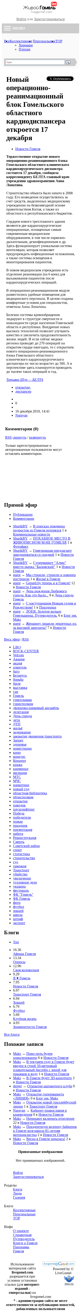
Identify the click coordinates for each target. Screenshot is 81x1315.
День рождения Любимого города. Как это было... (40, 593)
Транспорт (21, 870)
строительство (24, 858)
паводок (19, 805)
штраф (18, 919)
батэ (16, 671)
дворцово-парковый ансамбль (36, 708)
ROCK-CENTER (26, 651)
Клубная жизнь (24, 1019)
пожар (18, 821)
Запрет (18, 740)
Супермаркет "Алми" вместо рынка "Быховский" (39, 565)
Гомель (18, 696)
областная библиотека (30, 793)
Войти (21, 19)
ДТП (16, 724)
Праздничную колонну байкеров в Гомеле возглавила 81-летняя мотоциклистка (45, 1131)
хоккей (18, 911)
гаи (15, 692)
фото (16, 903)
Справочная (22, 1235)
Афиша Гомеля (24, 954)
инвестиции (22, 748)
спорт (17, 850)
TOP (58, 41)
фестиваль (21, 890)
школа (17, 915)
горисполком (23, 704)
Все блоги (12, 1034)
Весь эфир (12, 639)
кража (17, 765)
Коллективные (21, 41)
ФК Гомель (21, 898)
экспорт (19, 923)
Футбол (19, 1011)
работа (18, 834)
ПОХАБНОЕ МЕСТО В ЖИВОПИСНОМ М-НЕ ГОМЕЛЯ (41, 540)
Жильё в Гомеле (48, 579)
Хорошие (26, 45)
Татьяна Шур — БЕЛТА (24, 380)
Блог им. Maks (47, 1098)
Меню (18, 28)
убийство (20, 874)
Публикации (23, 514)
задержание (22, 732)
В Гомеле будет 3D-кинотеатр (49, 1078)
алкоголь (20, 667)
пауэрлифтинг (24, 809)
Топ (16, 942)
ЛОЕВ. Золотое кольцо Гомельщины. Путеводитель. (37, 613)
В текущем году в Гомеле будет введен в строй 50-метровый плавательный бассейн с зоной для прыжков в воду (43, 1068)
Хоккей (19, 1002)
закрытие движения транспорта (37, 736)
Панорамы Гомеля (21, 1249)
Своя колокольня (26, 970)
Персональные (44, 41)
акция (17, 663)
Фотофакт (20, 546)
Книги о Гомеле (25, 1243)
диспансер (23, 391)
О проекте (21, 1231)
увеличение (22, 878)
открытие (22, 387)
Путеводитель (24, 1239)
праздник (20, 825)
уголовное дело (25, 882)
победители (22, 817)
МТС (17, 777)
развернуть (37, 437)
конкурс (19, 756)
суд (15, 862)
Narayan (21, 415)
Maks (17, 1054)
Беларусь (20, 675)
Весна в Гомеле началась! (45, 1139)
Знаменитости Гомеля (30, 1027)
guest (16, 575)
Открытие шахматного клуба (49, 1086)
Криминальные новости (31, 534)
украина (19, 886)
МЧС (17, 781)
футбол (18, 907)
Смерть (18, 842)
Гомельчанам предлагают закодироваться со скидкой (42, 553)
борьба (18, 679)
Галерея (19, 1197)
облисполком (23, 797)
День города (22, 716)
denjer (17, 1086)
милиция (20, 773)
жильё (17, 728)
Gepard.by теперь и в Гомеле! (48, 583)
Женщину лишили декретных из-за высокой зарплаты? (45, 626)
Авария (19, 659)
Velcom (18, 655)
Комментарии (23, 518)
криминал (20, 769)
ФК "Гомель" (23, 894)
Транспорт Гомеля (27, 994)
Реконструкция (24, 838)
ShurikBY (20, 526)
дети (16, 720)
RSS (8, 437)
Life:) (17, 647)
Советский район (26, 846)
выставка (20, 688)
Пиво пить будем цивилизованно (32, 1056)
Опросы (19, 962)
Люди (17, 1193)
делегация (21, 712)
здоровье (20, 744)
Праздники (47, 607)
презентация (22, 830)
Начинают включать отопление (50, 1118)
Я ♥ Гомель (21, 978)
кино (17, 752)
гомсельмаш (22, 700)
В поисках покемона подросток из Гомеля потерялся (39, 528)
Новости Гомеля (27, 149)
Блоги (17, 1189)
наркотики (21, 785)
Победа (18, 813)
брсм (16, 683)
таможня (19, 866)
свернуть (19, 437)
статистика (21, 854)
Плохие (24, 49)
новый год (21, 789)
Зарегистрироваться (49, 19)
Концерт (19, 761)
